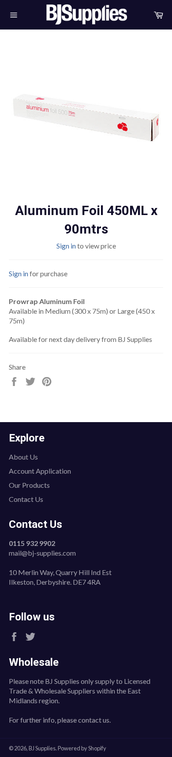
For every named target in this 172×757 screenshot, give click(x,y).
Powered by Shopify (82, 748)
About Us (23, 457)
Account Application (40, 471)
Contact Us (26, 499)
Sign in (66, 245)
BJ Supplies (42, 748)
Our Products (29, 485)
